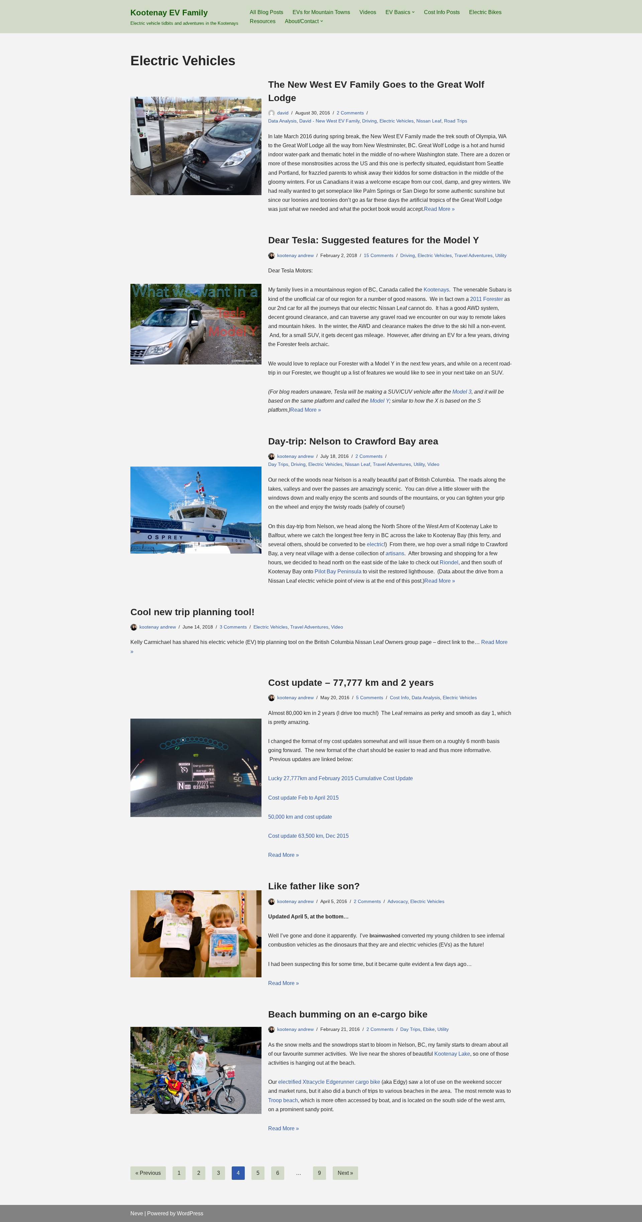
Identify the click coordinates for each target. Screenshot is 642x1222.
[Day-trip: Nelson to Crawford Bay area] (195, 510)
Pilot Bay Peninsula (338, 571)
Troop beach (283, 1100)
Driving (369, 121)
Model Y (379, 401)
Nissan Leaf (428, 121)
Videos (367, 12)
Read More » (439, 209)
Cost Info (399, 697)
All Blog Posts (266, 12)
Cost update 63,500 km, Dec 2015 (308, 836)
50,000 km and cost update (300, 817)
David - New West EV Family (329, 121)
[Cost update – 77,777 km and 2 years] (195, 768)
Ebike (429, 1029)
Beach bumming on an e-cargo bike (348, 1014)
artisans (395, 553)
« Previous (148, 1173)
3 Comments (233, 627)
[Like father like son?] (195, 933)
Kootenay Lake (452, 1054)
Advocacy (398, 901)
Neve (136, 1213)
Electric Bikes (485, 12)
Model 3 (461, 392)
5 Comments (369, 697)
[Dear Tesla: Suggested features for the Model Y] (195, 324)
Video (433, 464)
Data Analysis (282, 121)
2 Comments (350, 112)
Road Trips (455, 121)
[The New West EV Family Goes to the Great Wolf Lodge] (195, 146)
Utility (501, 255)
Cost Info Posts (442, 12)
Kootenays (436, 290)
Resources (263, 21)
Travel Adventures (473, 255)
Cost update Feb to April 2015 (303, 798)
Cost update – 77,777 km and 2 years (351, 682)
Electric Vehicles (397, 121)
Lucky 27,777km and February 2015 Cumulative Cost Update (340, 778)
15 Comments (379, 255)
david (283, 112)
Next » (345, 1173)
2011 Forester (486, 299)
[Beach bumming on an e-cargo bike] (195, 1070)
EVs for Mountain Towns (321, 12)
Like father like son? (314, 886)
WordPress (190, 1213)
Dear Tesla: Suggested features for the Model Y (373, 240)
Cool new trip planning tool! (192, 612)
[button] (413, 12)
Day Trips (278, 464)
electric (375, 544)
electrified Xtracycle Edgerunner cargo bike (329, 1082)
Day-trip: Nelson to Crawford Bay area (353, 441)
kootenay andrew (295, 255)
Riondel (449, 562)
